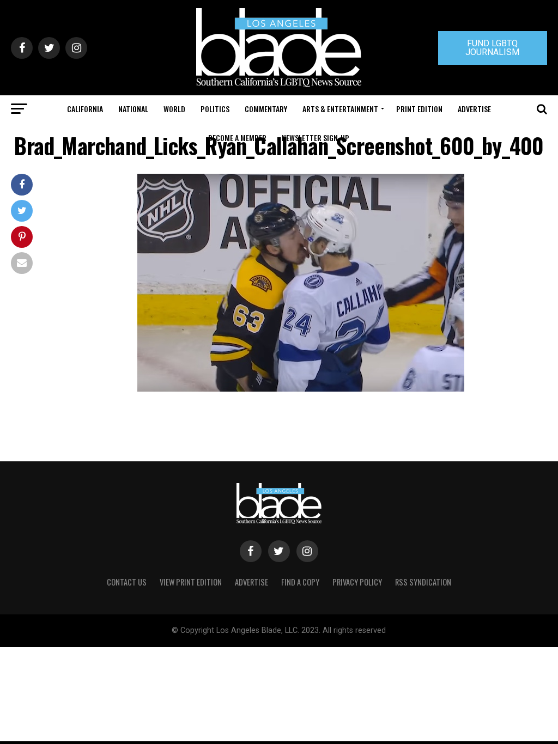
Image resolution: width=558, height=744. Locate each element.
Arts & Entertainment (340, 108)
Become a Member (237, 137)
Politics (215, 108)
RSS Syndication (423, 582)
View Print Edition (191, 582)
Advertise (474, 108)
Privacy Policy (357, 582)
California (85, 108)
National (133, 108)
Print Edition (419, 108)
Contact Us (127, 582)
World (174, 108)
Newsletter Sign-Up (315, 137)
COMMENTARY (266, 108)
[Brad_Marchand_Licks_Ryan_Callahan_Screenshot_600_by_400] (300, 388)
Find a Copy (300, 582)
